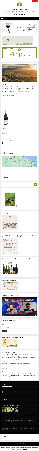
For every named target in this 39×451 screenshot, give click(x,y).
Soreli (5, 131)
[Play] (3, 315)
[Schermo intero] (35, 315)
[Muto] (33, 315)
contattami (12, 421)
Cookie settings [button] (19, 449)
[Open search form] (37, 18)
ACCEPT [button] (25, 449)
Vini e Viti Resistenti (19, 9)
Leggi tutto (4, 368)
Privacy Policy (4, 399)
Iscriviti (4, 330)
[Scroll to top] (37, 449)
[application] (19, 306)
